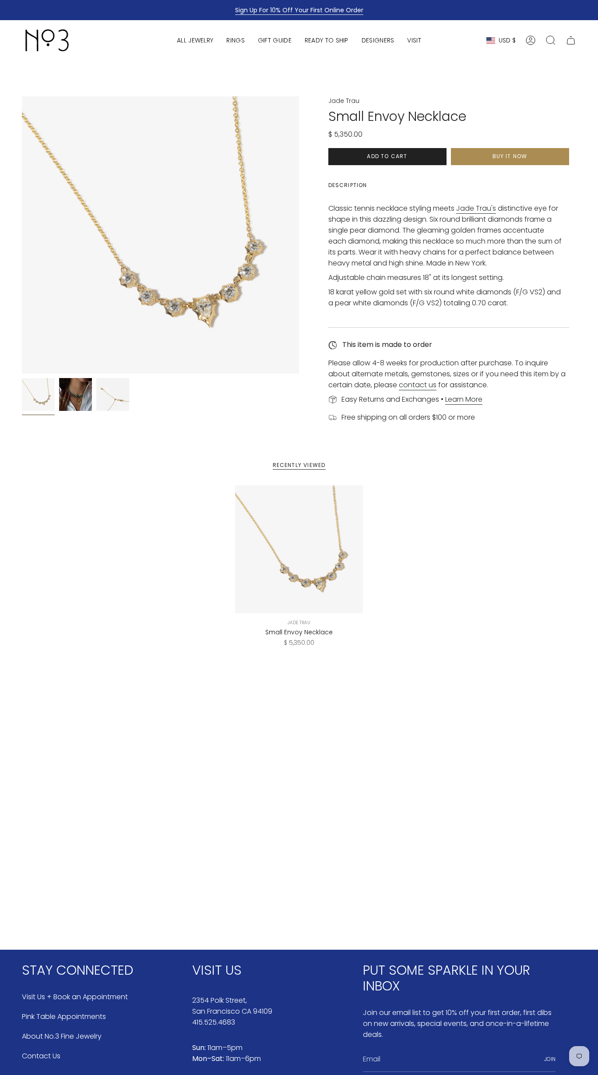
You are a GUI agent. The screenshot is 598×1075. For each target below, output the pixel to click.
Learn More (463, 399)
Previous (22, 235)
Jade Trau (343, 100)
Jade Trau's (476, 208)
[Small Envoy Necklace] (299, 549)
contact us (417, 385)
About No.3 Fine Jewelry (62, 1036)
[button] (195, 40)
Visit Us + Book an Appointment (75, 997)
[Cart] (571, 40)
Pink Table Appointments (64, 1016)
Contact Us (41, 1056)
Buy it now (510, 156)
